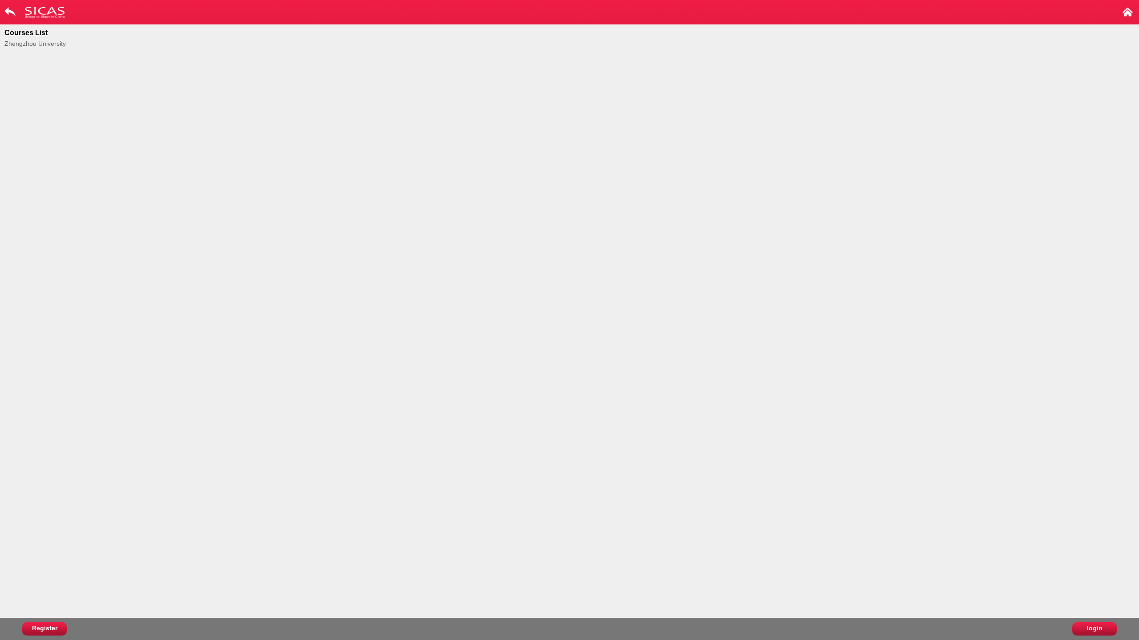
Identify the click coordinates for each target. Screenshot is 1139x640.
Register (44, 628)
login (1095, 628)
